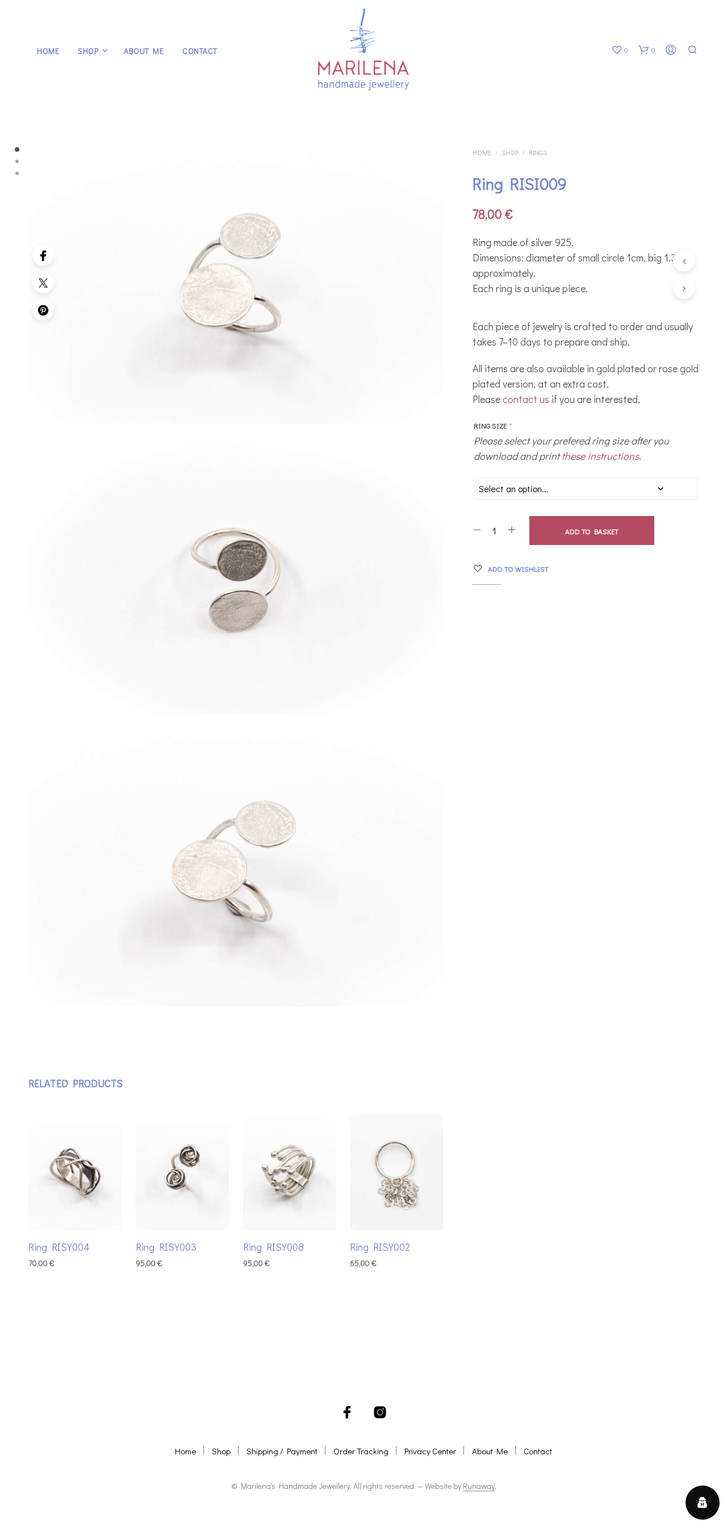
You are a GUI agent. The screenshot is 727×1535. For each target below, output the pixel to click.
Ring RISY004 (59, 1246)
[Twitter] (43, 282)
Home (48, 50)
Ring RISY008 (273, 1246)
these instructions (600, 456)
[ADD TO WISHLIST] (75, 1208)
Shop (88, 50)
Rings (538, 152)
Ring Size (492, 425)
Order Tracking (360, 1451)
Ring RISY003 (166, 1246)
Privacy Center (430, 1451)
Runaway (479, 1486)
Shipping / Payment (281, 1451)
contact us (526, 399)
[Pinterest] (43, 310)
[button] (619, 50)
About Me (144, 50)
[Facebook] (43, 255)
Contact (200, 50)
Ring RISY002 (380, 1246)
